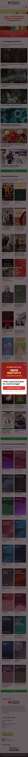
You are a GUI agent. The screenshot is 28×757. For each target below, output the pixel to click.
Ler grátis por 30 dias (14, 388)
